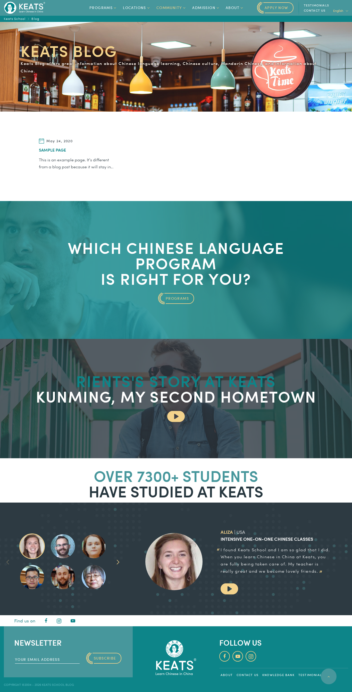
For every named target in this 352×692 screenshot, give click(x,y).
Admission (203, 7)
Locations (134, 7)
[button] (118, 561)
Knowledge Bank (278, 675)
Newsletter (38, 642)
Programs (101, 7)
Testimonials (316, 5)
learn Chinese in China (269, 556)
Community (169, 7)
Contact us (315, 10)
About (232, 7)
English (338, 11)
